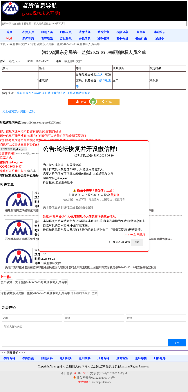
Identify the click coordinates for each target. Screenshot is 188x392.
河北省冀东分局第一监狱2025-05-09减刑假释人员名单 (65, 44)
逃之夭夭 (15, 61)
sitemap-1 (107, 382)
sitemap (96, 382)
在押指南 (28, 358)
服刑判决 (66, 358)
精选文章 (103, 32)
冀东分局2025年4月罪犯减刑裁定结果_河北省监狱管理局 (53, 93)
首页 (9, 32)
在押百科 (9, 358)
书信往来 (141, 38)
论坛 (9, 38)
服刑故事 (85, 358)
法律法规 (85, 32)
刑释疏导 (160, 358)
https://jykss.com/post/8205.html (41, 122)
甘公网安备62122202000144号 (96, 377)
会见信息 (85, 38)
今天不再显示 (121, 242)
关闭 (137, 242)
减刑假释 (103, 38)
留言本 (141, 32)
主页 (3, 44)
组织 (99, 74)
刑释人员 (66, 32)
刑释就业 (122, 358)
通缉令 (159, 38)
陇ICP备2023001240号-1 (112, 373)
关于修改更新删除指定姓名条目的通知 (68, 207)
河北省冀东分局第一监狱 (18, 111)
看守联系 (47, 38)
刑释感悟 (141, 358)
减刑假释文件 (18, 44)
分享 (106, 102)
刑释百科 (103, 358)
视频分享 (122, 32)
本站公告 (160, 32)
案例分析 (122, 38)
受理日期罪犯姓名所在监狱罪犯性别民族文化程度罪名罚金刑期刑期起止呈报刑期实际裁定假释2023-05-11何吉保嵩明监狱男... (82, 267)
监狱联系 (66, 38)
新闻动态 (28, 38)
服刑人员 (47, 32)
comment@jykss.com (28, 153)
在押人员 (28, 32)
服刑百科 (47, 358)
